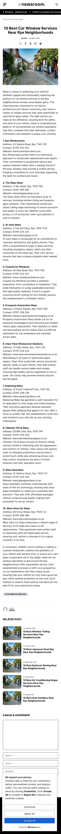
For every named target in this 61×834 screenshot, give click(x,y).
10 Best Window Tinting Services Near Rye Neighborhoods (36, 634)
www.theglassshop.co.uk (26, 193)
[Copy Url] (20, 43)
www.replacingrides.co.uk (26, 396)
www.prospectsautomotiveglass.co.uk (33, 315)
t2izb (25, 38)
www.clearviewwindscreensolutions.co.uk (35, 354)
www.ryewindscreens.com (27, 151)
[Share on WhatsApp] (35, 43)
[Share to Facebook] (25, 43)
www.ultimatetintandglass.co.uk (30, 438)
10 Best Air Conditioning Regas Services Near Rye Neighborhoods (40, 683)
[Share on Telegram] (40, 43)
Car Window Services (16, 594)
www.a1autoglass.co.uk (25, 235)
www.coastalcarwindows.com (29, 277)
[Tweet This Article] (30, 43)
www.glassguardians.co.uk (27, 480)
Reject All (30, 813)
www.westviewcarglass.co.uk (28, 518)
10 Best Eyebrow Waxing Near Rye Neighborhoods (40, 667)
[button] (57, 4)
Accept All (29, 820)
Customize (29, 806)
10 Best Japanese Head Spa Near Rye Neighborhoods (38, 651)
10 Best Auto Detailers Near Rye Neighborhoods (38, 699)
